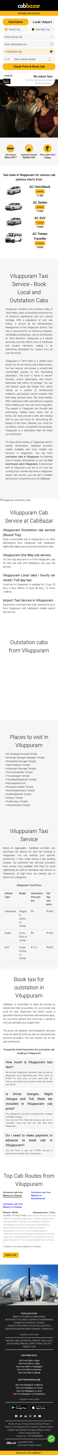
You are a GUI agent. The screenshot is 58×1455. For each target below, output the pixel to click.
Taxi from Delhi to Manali (29, 1372)
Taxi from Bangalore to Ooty (29, 1391)
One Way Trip (43, 29)
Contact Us (21, 1436)
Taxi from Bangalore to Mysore (29, 1385)
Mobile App (14, 1430)
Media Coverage (28, 1430)
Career (50, 1427)
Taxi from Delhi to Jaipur (29, 1363)
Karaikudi (47, 1329)
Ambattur (18, 1316)
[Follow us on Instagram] (30, 1416)
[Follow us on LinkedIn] (26, 1416)
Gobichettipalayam (17, 1326)
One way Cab (12, 1340)
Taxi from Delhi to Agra (29, 1360)
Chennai (33, 1319)
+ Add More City (13, 51)
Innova (24, 1343)
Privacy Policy (28, 1424)
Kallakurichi (43, 1326)
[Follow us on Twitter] (21, 1416)
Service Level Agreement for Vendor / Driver (25, 1427)
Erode (40, 1323)
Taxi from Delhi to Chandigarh (29, 1366)
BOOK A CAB (11, 1255)
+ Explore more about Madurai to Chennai (22, 1246)
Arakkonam (38, 1316)
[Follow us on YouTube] (39, 1416)
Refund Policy (42, 1424)
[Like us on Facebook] (16, 1416)
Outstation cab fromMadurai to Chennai (13, 1194)
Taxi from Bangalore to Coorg (29, 1388)
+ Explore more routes (29, 1399)
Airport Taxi (39, 1340)
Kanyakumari (23, 1329)
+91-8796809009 (35, 1436)
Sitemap (36, 1433)
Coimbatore (19, 1323)
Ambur (27, 1316)
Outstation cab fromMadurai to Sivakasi (13, 1205)
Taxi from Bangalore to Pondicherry (29, 1394)
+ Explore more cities (29, 1334)
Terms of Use (14, 1424)
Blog (28, 1433)
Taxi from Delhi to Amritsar (29, 1369)
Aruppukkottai (12, 1319)
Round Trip (14, 29)
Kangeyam (10, 1329)
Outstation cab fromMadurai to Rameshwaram (41, 1195)
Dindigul (31, 1323)
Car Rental (25, 1340)
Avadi (24, 1319)
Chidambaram (45, 1319)
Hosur (31, 1326)
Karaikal (36, 1329)
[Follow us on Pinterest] (35, 1416)
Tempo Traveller (37, 1343)
